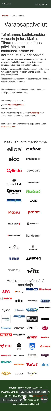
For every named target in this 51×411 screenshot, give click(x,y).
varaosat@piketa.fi (16, 104)
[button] (12, 400)
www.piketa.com (8, 126)
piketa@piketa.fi (40, 395)
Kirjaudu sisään (41, 4)
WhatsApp (34, 112)
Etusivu (5, 15)
